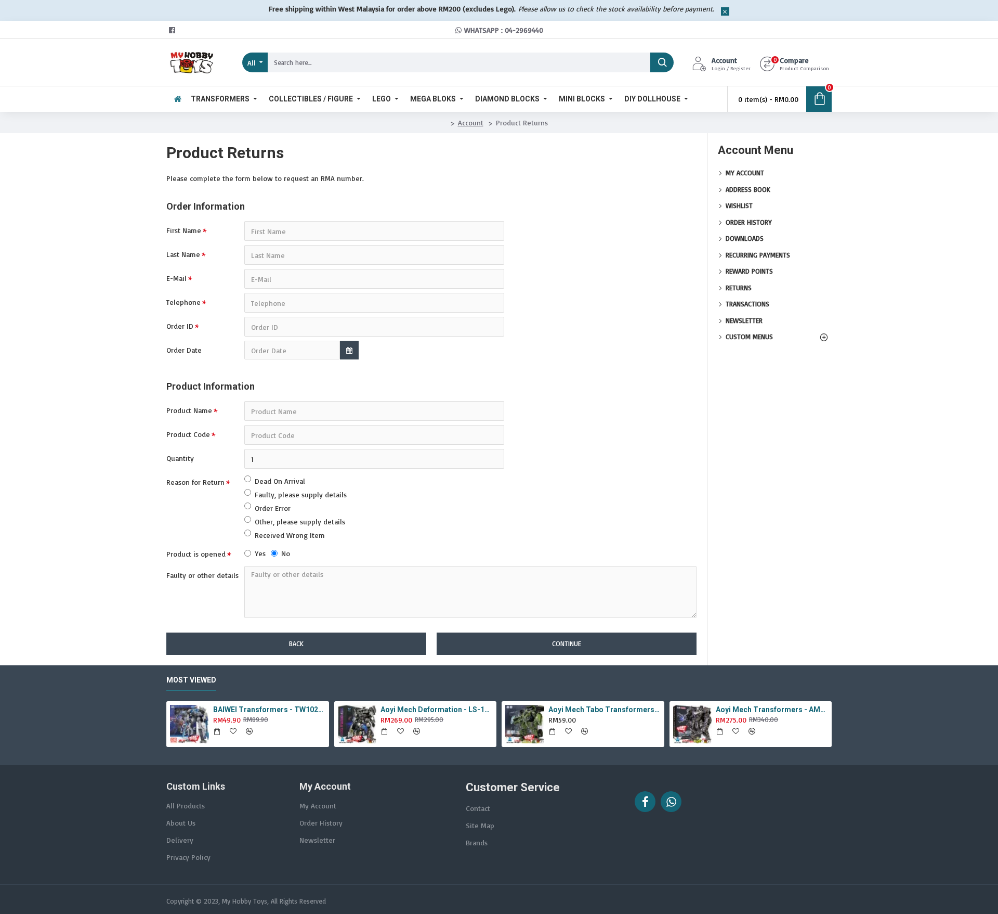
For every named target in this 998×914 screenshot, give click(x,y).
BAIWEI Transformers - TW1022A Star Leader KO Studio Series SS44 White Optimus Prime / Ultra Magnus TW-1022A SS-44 (269, 709)
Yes (260, 553)
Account (470, 122)
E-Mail (176, 278)
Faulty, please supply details (301, 494)
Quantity (180, 458)
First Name (183, 230)
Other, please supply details (300, 521)
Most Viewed (191, 680)
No (285, 553)
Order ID (179, 325)
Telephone (183, 302)
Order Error (273, 508)
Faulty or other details (202, 575)
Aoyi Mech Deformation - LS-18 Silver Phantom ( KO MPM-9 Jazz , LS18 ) (436, 709)
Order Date (184, 349)
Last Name (183, 254)
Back (296, 643)
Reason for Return (195, 482)
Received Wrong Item (290, 535)
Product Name (189, 410)
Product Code (188, 434)
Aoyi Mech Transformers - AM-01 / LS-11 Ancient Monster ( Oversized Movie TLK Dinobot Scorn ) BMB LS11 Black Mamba (772, 709)
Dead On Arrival (280, 481)
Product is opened (196, 553)
